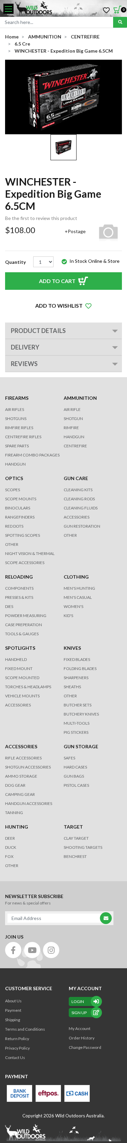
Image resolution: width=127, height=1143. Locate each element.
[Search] (120, 22)
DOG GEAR (15, 785)
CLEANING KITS (78, 489)
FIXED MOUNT (19, 668)
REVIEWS (24, 363)
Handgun (15, 464)
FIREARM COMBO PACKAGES (32, 454)
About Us (13, 1000)
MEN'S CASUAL (78, 597)
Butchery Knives (81, 714)
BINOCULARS (17, 507)
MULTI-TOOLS (76, 723)
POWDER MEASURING (25, 615)
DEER (10, 838)
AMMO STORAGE (21, 776)
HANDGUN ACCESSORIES (28, 803)
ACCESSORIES (76, 517)
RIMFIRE (71, 427)
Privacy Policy (17, 1048)
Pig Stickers (76, 732)
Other (70, 695)
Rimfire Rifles (19, 427)
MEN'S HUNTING (79, 588)
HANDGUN (74, 436)
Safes (69, 757)
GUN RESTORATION (82, 526)
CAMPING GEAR (20, 794)
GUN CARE (76, 478)
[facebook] (13, 950)
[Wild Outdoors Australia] (68, 9)
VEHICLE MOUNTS (22, 695)
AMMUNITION (80, 398)
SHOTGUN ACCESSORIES (28, 767)
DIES (9, 606)
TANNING (14, 812)
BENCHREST (75, 856)
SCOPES (12, 489)
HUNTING (16, 827)
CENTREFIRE (75, 445)
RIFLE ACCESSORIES (23, 757)
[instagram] (51, 950)
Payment (13, 1010)
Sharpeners (76, 677)
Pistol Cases (76, 785)
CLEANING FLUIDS (81, 507)
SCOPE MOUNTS (20, 498)
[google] (32, 950)
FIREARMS (16, 398)
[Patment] (19, 1093)
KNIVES (72, 648)
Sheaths (72, 686)
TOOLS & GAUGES (22, 633)
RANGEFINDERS (20, 517)
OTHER (11, 544)
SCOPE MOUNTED (22, 677)
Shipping (12, 1019)
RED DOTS (14, 526)
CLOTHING (76, 577)
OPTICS (14, 478)
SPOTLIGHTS (20, 648)
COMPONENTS (19, 588)
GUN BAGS (74, 776)
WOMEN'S (73, 606)
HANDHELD (16, 659)
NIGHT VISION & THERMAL (30, 553)
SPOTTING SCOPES (22, 535)
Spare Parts (17, 445)
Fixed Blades (77, 659)
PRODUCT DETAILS (38, 330)
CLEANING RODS (79, 498)
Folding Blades (80, 668)
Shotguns (15, 418)
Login (77, 1001)
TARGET (73, 827)
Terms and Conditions (25, 1029)
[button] (63, 305)
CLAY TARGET (76, 838)
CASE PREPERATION (23, 624)
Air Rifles (14, 409)
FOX (9, 856)
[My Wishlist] (106, 10)
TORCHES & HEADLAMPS (28, 686)
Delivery (25, 347)
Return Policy (17, 1038)
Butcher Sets (77, 704)
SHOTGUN (73, 418)
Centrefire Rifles (23, 436)
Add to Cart (57, 281)
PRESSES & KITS (19, 597)
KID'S (68, 615)
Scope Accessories (24, 562)
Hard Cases (75, 767)
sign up (79, 1012)
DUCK (10, 847)
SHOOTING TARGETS (83, 847)
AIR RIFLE (72, 409)
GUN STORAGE (81, 746)
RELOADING (19, 577)
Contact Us (15, 1057)
